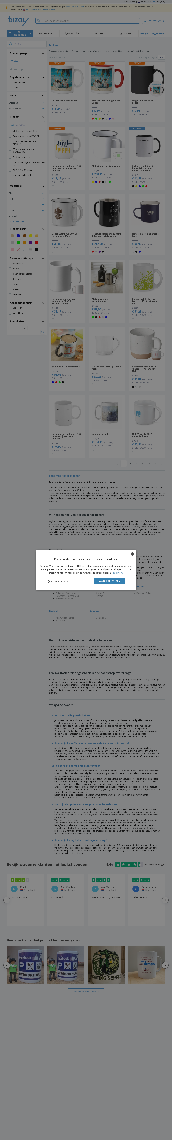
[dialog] (86, 570)
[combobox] (132, 554)
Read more (117, 572)
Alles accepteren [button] (109, 581)
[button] (58, 581)
